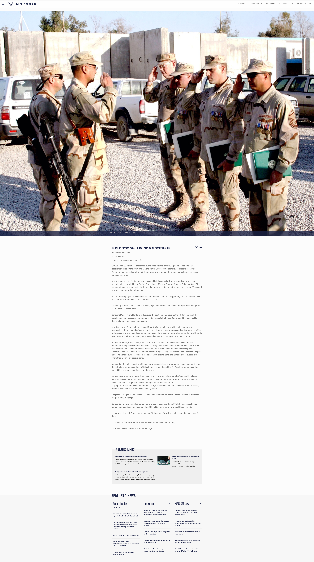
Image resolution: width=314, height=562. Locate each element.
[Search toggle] (310, 4)
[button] (2, 4)
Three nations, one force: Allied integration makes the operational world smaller (188, 523)
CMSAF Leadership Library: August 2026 (126, 535)
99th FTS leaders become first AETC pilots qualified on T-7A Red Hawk (186, 550)
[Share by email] (200, 247)
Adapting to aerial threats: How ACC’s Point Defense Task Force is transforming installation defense (156, 513)
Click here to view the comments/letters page (132, 428)
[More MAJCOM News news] (200, 504)
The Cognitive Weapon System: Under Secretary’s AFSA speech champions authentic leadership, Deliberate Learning (125, 526)
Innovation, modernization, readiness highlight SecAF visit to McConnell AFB (125, 515)
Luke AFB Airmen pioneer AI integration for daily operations (157, 533)
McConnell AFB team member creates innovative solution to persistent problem (156, 523)
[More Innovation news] (169, 504)
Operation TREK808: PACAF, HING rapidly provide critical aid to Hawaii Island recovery (186, 513)
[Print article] (196, 247)
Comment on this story (122, 422)
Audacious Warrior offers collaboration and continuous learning (187, 541)
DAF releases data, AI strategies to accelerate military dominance (155, 550)
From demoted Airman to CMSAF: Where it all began (124, 553)
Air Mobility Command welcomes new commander (187, 533)
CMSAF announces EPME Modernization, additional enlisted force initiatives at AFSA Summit (126, 544)
